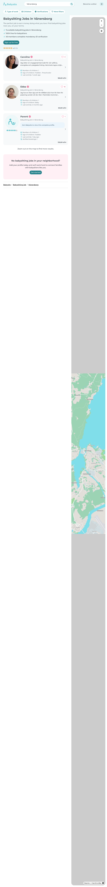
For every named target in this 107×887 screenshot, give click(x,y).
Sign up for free (11, 42)
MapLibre (87, 883)
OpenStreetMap (96, 883)
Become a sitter (90, 4)
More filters (58, 12)
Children (27, 12)
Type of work (12, 12)
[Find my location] (101, 31)
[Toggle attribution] (103, 883)
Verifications (42, 12)
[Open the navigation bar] (102, 4)
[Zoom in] (101, 21)
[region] (88, 451)
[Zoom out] (101, 25)
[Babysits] (10, 4)
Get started (36, 172)
